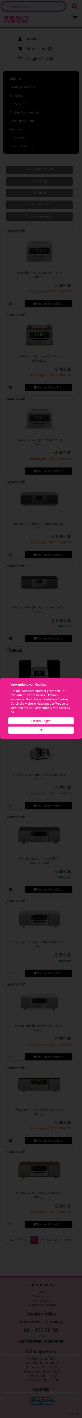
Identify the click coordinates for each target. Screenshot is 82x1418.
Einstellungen (41, 721)
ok (41, 730)
